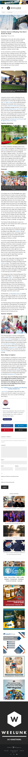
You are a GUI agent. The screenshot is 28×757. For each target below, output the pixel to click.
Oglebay (3, 148)
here (18, 369)
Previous (3, 81)
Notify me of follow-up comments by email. (10, 476)
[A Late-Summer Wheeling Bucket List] (14, 531)
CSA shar (21, 339)
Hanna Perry (4, 35)
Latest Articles (14, 493)
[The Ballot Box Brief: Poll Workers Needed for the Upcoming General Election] (14, 546)
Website (16, 466)
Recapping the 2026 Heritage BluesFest (14, 523)
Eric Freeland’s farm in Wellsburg (8, 344)
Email (2, 466)
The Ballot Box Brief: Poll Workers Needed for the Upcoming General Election (14, 553)
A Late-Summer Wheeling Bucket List (14, 538)
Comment (3, 445)
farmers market (7, 339)
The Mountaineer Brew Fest (15, 293)
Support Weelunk (14, 750)
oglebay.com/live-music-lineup (9, 120)
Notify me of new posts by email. (7, 482)
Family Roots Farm (13, 347)
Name (2, 459)
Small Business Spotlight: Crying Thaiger (14, 508)
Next (25, 81)
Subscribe (6, 750)
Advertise (22, 750)
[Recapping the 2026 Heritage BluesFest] (14, 516)
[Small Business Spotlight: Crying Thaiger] (14, 502)
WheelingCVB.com (11, 374)
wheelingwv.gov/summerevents (16, 119)
